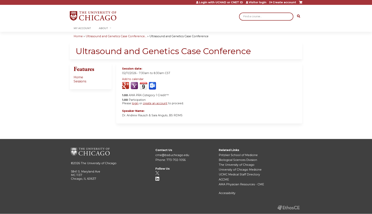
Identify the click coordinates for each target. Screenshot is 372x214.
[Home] (93, 16)
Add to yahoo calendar (135, 86)
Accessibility (227, 193)
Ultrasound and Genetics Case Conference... (116, 36)
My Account (82, 28)
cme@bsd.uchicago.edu (172, 155)
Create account (284, 2)
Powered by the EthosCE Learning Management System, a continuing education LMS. (288, 207)
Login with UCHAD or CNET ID (221, 2)
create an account (155, 103)
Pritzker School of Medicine (238, 155)
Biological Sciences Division (238, 160)
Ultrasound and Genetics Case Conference (178, 36)
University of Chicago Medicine (240, 169)
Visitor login (257, 2)
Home (78, 36)
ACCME (224, 179)
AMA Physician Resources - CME (241, 184)
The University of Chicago (98, 163)
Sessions (80, 81)
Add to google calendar (126, 86)
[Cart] (300, 4)
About (103, 28)
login (135, 103)
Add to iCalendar (143, 86)
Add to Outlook (153, 86)
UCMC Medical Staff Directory (239, 174)
